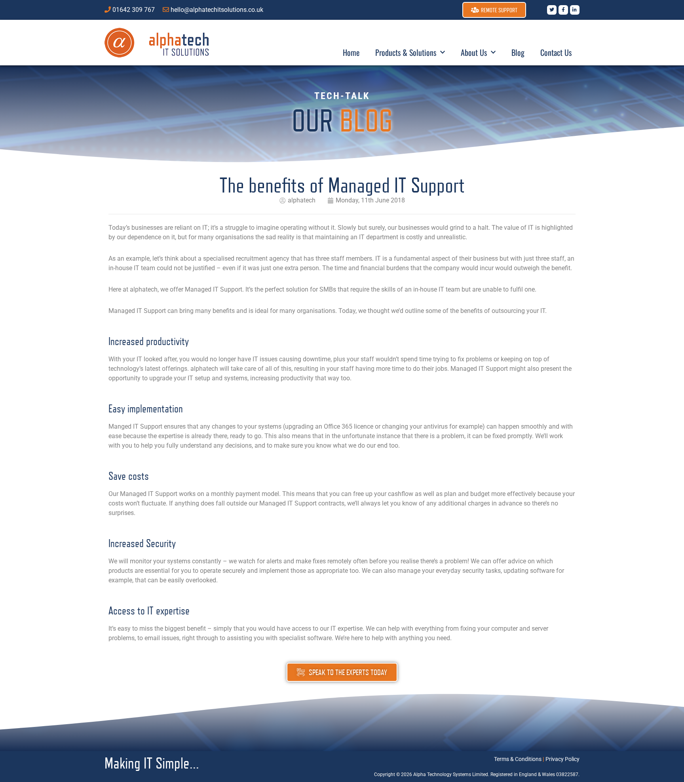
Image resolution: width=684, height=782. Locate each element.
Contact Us (556, 52)
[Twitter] (552, 10)
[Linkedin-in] (575, 10)
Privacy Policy (562, 759)
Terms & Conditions (518, 759)
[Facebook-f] (563, 10)
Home (351, 52)
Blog (517, 52)
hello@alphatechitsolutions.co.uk (217, 9)
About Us (474, 52)
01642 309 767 (133, 9)
